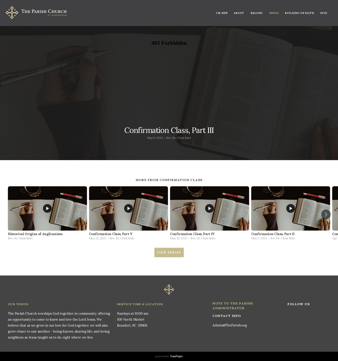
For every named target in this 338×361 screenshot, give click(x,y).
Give (323, 13)
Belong (257, 13)
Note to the (225, 303)
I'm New (222, 13)
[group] (47, 214)
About (239, 13)
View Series (169, 252)
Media (274, 13)
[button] (326, 214)
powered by (169, 356)
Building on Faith (299, 13)
